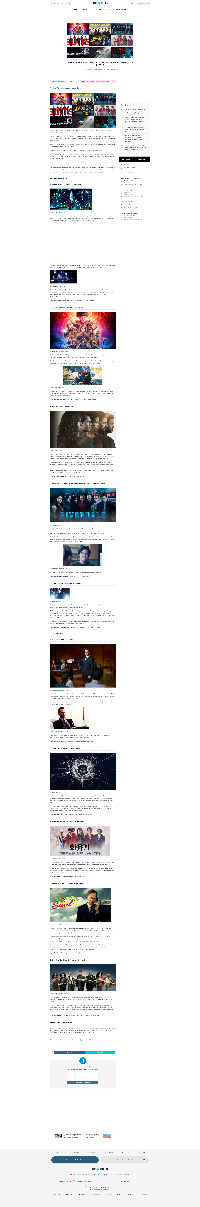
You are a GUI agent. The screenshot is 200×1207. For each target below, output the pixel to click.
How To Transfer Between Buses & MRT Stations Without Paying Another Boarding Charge (135, 111)
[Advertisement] (83, 1111)
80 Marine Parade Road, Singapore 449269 (133, 196)
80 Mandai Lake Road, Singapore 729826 (133, 184)
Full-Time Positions (103, 1174)
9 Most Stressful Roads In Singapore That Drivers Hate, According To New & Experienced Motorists (135, 138)
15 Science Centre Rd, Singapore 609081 (133, 219)
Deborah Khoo (88, 69)
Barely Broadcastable (64, 993)
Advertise (72, 1174)
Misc (102, 69)
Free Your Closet (63, 731)
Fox (89, 130)
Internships (93, 1174)
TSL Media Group (106, 1189)
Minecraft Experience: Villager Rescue (131, 178)
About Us (79, 1174)
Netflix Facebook (82, 130)
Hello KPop (112, 130)
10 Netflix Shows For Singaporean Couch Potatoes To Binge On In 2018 (100, 64)
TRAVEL (76, 9)
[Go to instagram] (62, 3)
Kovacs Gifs (61, 212)
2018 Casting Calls (63, 925)
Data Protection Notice (115, 1174)
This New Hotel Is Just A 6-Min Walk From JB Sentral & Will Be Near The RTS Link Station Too (135, 147)
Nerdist (60, 792)
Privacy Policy (126, 1174)
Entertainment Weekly (64, 690)
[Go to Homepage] (101, 3)
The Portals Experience (127, 201)
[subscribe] (144, 1160)
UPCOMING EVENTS (121, 9)
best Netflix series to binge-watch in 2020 (79, 1040)
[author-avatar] (83, 70)
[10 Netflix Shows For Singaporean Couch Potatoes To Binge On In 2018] (100, 40)
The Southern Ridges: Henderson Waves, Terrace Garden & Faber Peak (134, 129)
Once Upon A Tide (125, 164)
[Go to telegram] (58, 3)
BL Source (61, 601)
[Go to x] (51, 3)
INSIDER (98, 9)
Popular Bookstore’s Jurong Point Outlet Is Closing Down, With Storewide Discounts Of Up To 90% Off (135, 120)
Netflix (52, 132)
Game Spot (104, 130)
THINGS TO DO (87, 9)
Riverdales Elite (63, 568)
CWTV (92, 130)
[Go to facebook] (55, 3)
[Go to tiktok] (69, 3)
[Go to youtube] (65, 3)
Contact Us (86, 1174)
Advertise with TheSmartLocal (75, 1160)
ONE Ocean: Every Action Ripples (129, 213)
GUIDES (108, 9)
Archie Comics (78, 529)
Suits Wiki (98, 130)
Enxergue (61, 387)
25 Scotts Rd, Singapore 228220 (131, 207)
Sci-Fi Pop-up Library (126, 190)
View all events (142, 159)
